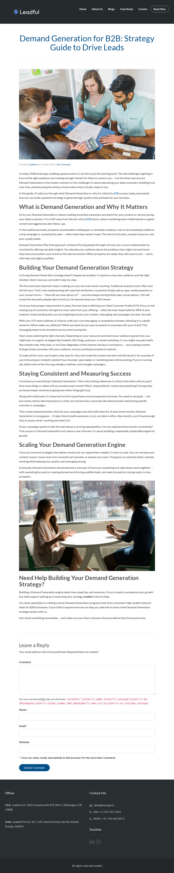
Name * (23, 709)
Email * (23, 726)
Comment (25, 662)
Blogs (111, 9)
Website (24, 742)
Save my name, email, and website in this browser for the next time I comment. (69, 757)
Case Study (126, 9)
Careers (142, 9)
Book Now (160, 9)
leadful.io (33, 164)
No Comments (64, 164)
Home (82, 9)
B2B (116, 193)
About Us (97, 9)
